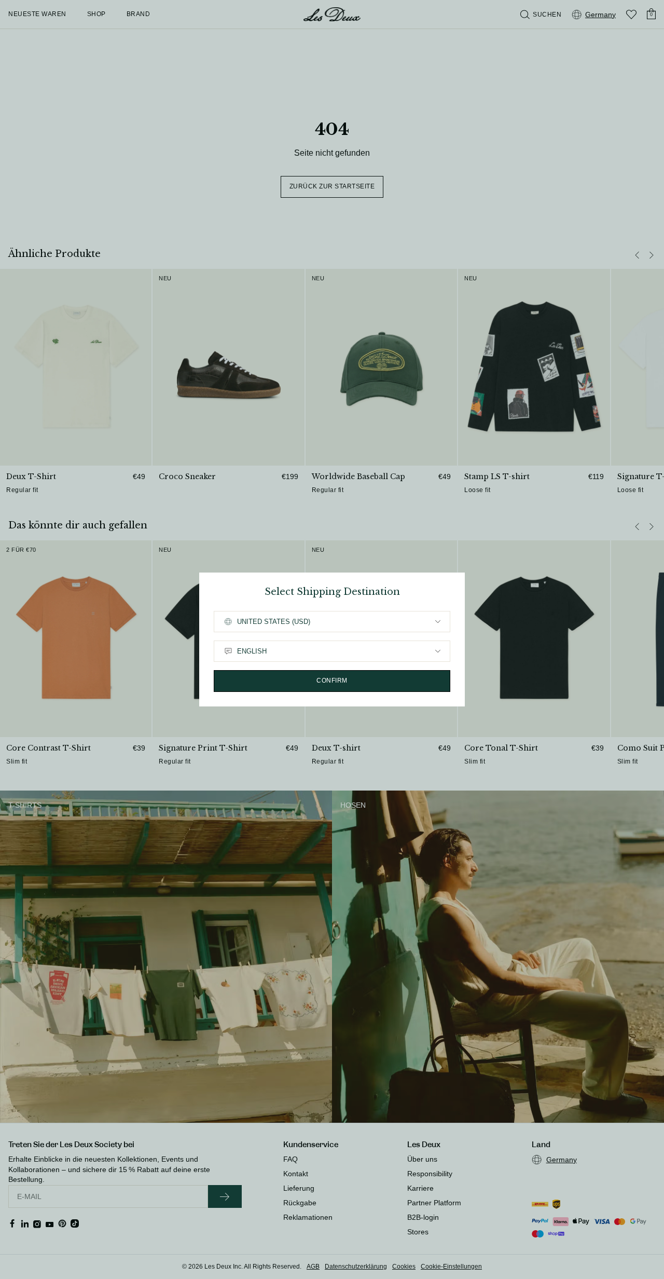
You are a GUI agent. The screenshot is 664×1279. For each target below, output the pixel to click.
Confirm (332, 680)
